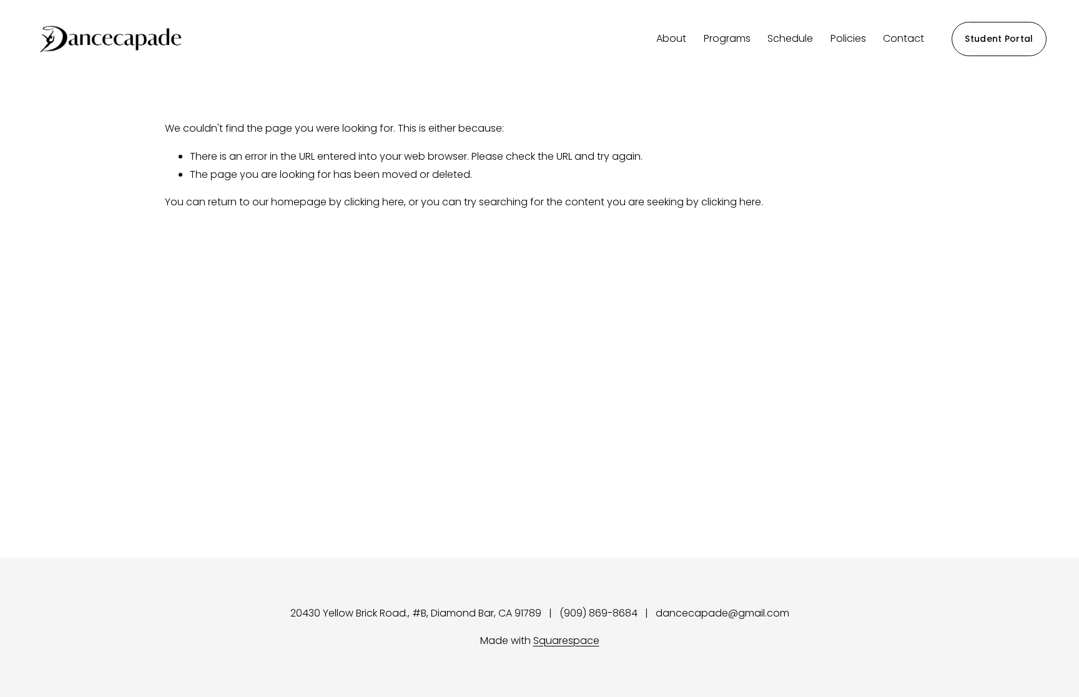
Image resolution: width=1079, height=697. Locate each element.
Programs (727, 38)
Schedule (790, 38)
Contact (903, 38)
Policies (848, 38)
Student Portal (999, 38)
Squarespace (566, 640)
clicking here (374, 202)
